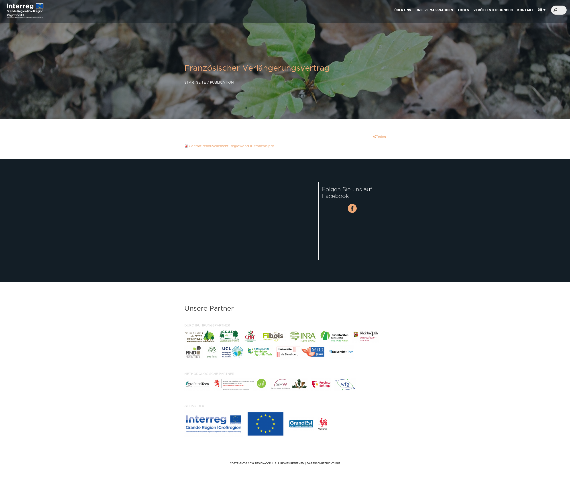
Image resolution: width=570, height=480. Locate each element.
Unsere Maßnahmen (434, 10)
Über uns (402, 10)
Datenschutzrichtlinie (323, 463)
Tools (463, 10)
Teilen (381, 137)
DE (540, 9)
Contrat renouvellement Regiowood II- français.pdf (231, 146)
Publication (222, 82)
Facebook (352, 208)
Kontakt (525, 10)
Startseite (195, 82)
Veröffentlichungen (493, 10)
